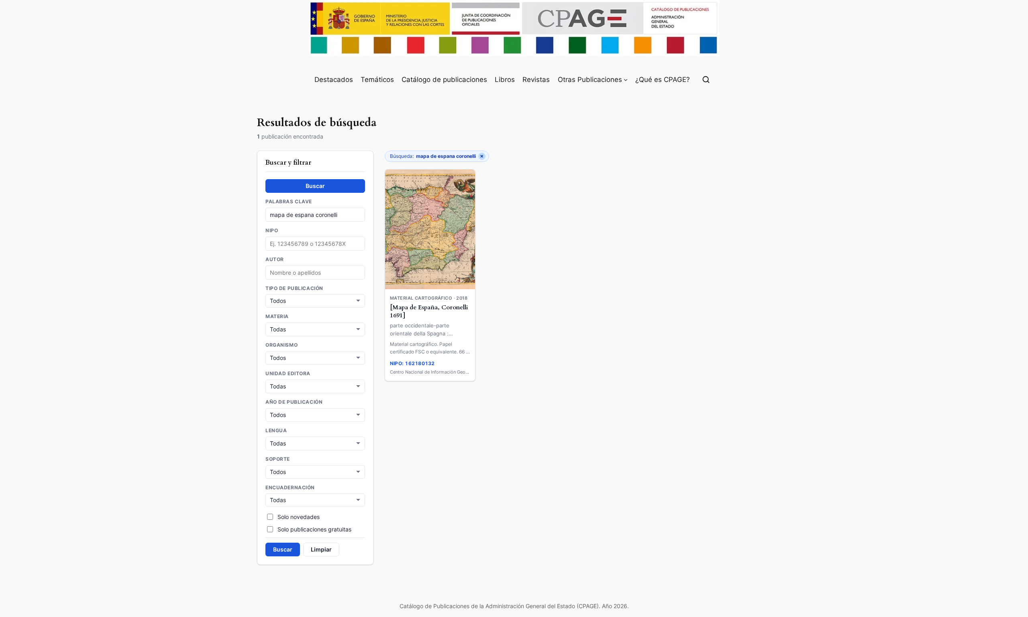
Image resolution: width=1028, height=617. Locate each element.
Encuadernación (290, 487)
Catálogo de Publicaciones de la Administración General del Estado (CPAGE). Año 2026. (514, 606)
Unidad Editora (287, 373)
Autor (274, 259)
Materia (277, 316)
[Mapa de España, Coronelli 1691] (429, 311)
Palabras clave (288, 201)
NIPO (271, 230)
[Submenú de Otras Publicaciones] (626, 80)
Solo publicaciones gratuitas (314, 529)
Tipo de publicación (294, 288)
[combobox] (315, 273)
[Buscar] (706, 79)
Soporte (277, 459)
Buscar (315, 185)
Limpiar (321, 549)
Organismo (281, 345)
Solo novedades (298, 516)
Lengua (276, 430)
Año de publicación (293, 402)
